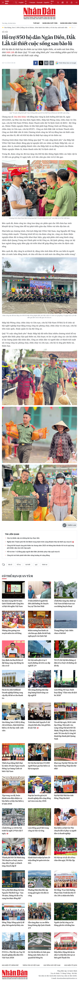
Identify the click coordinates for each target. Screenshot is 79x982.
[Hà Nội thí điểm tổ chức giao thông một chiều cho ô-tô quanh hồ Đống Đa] (39, 941)
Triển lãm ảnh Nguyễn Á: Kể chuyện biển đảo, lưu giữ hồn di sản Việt (39, 725)
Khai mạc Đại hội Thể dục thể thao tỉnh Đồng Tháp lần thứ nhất (65, 766)
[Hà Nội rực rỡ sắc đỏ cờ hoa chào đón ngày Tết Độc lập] (65, 846)
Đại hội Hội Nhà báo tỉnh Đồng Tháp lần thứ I (63, 796)
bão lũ (10, 564)
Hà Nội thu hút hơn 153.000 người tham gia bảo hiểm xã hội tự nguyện (39, 766)
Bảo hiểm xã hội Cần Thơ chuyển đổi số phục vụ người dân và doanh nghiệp (65, 831)
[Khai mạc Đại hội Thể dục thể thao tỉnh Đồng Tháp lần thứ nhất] (65, 752)
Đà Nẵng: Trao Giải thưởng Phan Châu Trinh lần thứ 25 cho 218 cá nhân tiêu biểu (65, 893)
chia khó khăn (20, 116)
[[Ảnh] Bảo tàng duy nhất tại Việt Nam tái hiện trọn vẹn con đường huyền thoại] (65, 590)
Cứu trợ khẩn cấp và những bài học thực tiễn (23, 538)
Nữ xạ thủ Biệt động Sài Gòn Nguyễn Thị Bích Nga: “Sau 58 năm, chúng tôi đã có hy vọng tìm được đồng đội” (13, 894)
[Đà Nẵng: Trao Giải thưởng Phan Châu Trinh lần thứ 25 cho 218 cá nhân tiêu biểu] (65, 879)
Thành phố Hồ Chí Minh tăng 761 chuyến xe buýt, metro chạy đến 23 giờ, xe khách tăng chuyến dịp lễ (13, 861)
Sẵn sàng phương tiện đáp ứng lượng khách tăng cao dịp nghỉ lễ (38, 692)
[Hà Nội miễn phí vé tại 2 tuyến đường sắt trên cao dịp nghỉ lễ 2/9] (39, 649)
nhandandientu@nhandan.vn (67, 978)
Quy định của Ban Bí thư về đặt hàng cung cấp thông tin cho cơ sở (13, 663)
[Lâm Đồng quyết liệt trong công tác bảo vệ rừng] (39, 817)
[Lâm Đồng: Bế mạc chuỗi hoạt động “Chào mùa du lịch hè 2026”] (65, 679)
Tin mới (62, 2)
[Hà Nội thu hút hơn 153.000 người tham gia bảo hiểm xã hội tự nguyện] (39, 752)
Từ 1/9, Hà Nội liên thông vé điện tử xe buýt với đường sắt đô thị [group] (28, 27)
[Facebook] (35, 63)
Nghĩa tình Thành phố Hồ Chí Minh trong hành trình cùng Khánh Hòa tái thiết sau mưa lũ (39, 542)
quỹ (36, 564)
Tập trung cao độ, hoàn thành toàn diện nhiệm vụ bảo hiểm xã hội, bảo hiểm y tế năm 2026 (13, 799)
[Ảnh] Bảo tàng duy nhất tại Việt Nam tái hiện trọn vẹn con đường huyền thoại (65, 603)
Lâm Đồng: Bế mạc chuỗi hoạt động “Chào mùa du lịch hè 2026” (65, 692)
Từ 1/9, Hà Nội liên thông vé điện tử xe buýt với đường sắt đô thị (65, 663)
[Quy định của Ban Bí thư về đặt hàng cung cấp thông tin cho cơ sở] (13, 649)
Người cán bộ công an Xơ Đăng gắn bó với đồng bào (64, 923)
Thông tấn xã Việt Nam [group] (31, 965)
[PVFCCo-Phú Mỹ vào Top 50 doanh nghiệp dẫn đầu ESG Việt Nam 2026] (13, 941)
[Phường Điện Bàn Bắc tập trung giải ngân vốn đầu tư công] (39, 879)
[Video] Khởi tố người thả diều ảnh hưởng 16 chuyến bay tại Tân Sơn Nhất (38, 603)
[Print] (51, 63)
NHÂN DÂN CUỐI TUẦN (49, 23)
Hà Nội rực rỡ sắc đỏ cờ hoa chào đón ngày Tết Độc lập (64, 858)
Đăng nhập (77, 2)
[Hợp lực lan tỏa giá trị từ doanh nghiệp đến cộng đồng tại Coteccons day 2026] (39, 784)
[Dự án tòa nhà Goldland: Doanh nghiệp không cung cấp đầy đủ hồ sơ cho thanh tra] (13, 679)
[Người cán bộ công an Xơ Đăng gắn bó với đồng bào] (65, 911)
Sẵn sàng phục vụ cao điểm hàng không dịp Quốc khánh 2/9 (39, 925)
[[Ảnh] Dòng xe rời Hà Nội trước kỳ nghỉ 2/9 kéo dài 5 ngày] (13, 817)
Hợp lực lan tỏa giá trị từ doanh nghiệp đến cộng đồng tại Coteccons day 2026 (39, 798)
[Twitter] (41, 63)
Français (32, 2)
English (21, 2)
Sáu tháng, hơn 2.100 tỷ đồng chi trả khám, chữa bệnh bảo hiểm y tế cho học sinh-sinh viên (13, 726)
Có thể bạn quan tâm (17, 576)
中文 (26, 2)
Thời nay (36, 23)
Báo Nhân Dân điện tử (39, 13)
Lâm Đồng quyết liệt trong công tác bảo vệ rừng (38, 829)
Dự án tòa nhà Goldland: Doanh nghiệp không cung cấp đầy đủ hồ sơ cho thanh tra (12, 694)
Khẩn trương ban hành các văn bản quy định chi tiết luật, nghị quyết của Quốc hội (39, 633)
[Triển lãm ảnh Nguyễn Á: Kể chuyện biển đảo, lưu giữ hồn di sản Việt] (39, 711)
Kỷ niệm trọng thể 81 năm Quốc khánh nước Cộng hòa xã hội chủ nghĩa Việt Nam (13, 603)
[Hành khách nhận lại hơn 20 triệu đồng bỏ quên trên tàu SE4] (39, 846)
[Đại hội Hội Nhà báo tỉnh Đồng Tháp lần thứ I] (65, 784)
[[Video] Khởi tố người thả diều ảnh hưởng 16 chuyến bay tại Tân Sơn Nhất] (39, 590)
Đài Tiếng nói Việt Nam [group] (52, 965)
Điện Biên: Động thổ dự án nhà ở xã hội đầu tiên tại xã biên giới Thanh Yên (64, 955)
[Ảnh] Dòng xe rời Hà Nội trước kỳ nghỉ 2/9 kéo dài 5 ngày (12, 831)
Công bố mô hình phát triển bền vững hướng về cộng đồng (28, 555)
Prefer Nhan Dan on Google (67, 63)
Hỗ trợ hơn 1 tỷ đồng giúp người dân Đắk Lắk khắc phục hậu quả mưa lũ (33, 552)
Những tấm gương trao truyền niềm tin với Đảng (11, 631)
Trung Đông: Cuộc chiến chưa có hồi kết (63, 631)
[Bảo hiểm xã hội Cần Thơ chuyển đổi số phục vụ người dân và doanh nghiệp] (65, 817)
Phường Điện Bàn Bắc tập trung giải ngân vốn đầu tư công (38, 893)
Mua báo (58, 2)
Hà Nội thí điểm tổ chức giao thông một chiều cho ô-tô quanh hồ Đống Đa (39, 955)
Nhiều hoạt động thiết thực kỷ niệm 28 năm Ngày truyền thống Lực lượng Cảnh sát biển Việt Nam (13, 767)
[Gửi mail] (46, 63)
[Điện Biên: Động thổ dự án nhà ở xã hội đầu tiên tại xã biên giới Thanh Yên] (65, 941)
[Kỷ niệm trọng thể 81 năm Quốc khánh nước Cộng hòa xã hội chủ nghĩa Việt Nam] (13, 590)
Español (46, 2)
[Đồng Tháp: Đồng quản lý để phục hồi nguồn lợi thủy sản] (13, 911)
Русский (39, 2)
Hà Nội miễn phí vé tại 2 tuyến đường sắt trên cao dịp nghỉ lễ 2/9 (39, 663)
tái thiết (27, 564)
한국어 (52, 2)
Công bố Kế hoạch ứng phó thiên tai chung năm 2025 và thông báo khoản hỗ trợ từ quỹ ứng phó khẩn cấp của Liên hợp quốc (40, 547)
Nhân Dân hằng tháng (68, 23)
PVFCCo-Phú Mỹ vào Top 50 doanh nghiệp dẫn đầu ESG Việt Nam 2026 (13, 955)
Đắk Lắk (10, 52)
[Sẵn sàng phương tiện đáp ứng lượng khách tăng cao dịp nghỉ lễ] (39, 679)
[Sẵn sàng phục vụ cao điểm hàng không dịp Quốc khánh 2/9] (39, 911)
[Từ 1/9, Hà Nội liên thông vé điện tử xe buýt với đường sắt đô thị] (65, 649)
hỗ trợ (19, 564)
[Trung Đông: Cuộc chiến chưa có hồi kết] (65, 619)
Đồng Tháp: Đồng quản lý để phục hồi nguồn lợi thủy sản (13, 923)
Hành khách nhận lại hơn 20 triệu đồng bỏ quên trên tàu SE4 (39, 860)
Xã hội (5, 32)
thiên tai (44, 564)
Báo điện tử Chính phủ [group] (10, 965)
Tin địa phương (67, 2)
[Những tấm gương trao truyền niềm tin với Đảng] (13, 619)
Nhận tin (71, 2)
